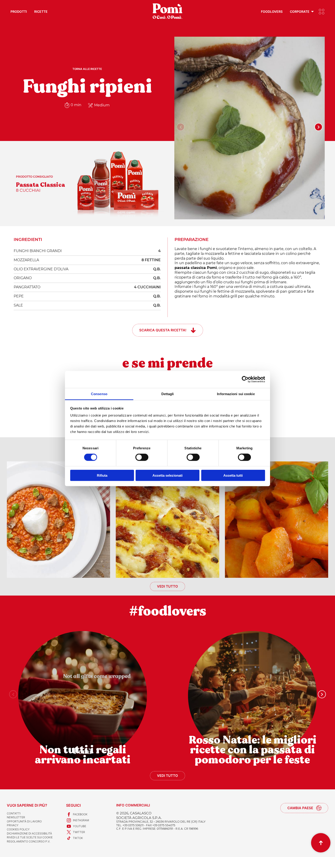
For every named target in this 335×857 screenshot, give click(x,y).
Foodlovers (272, 11)
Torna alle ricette (87, 69)
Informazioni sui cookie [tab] (236, 394)
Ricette (41, 11)
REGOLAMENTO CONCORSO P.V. (28, 841)
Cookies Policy (18, 829)
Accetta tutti (233, 475)
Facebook (80, 814)
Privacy (12, 825)
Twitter (79, 832)
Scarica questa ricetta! (162, 330)
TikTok (78, 838)
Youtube (79, 826)
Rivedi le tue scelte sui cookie (30, 837)
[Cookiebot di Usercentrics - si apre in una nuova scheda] (245, 379)
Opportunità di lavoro (24, 821)
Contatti (14, 813)
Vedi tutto (167, 586)
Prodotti (18, 11)
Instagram (81, 820)
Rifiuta (102, 475)
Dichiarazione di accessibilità (29, 833)
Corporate (299, 11)
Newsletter (16, 817)
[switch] (141, 457)
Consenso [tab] (99, 394)
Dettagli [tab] (167, 394)
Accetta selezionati (167, 475)
